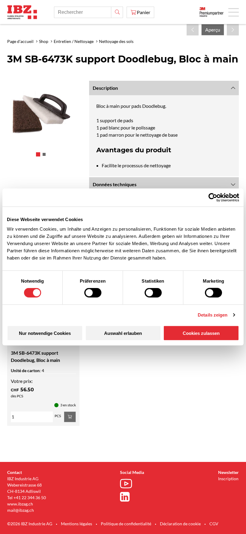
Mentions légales (76, 523)
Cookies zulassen (201, 332)
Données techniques (114, 184)
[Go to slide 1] (38, 154)
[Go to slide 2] (44, 154)
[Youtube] (127, 484)
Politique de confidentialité (126, 523)
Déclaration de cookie (180, 523)
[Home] (22, 12)
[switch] (92, 293)
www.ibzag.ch (20, 503)
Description (105, 88)
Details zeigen (212, 314)
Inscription (228, 478)
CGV (213, 523)
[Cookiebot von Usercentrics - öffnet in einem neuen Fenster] (213, 197)
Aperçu (212, 29)
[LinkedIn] (127, 497)
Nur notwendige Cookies (45, 332)
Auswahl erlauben (123, 332)
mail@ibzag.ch (20, 510)
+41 (17, 497)
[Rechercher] (117, 12)
